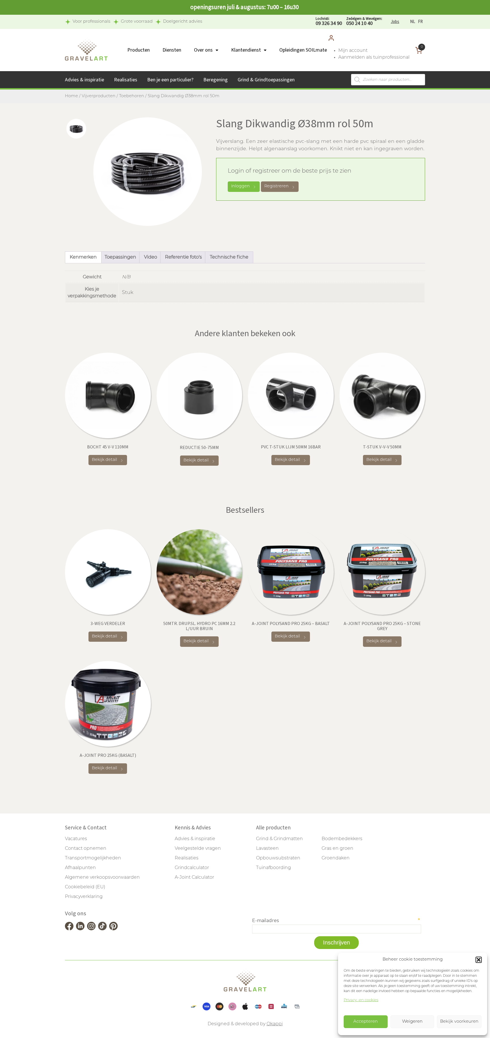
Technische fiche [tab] (229, 257)
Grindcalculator (192, 868)
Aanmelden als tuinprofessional (373, 57)
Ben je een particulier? (170, 79)
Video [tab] (150, 257)
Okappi (275, 1024)
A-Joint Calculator (194, 877)
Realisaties (125, 79)
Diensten (171, 50)
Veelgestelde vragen (198, 848)
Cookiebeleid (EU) (85, 887)
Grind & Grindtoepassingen (266, 79)
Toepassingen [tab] (120, 257)
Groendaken (336, 858)
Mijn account (353, 50)
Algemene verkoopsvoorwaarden (102, 877)
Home (71, 96)
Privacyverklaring (84, 897)
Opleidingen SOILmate (303, 50)
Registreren (276, 186)
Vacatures (76, 839)
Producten (138, 50)
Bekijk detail (104, 460)
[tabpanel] (147, 171)
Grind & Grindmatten (279, 839)
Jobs (395, 22)
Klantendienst (246, 50)
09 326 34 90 (329, 21)
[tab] (76, 128)
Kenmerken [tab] (83, 257)
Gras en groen (337, 848)
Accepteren (365, 1022)
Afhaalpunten (80, 868)
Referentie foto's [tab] (183, 257)
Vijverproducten (98, 96)
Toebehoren (131, 96)
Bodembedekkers (342, 839)
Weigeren (412, 1022)
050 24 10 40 (364, 21)
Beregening (215, 79)
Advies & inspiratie (84, 79)
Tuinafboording (273, 868)
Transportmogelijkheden (93, 858)
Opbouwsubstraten (278, 858)
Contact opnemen (85, 848)
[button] (478, 960)
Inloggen (240, 186)
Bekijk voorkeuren (459, 1022)
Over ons (203, 50)
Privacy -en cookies (361, 1000)
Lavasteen (267, 848)
